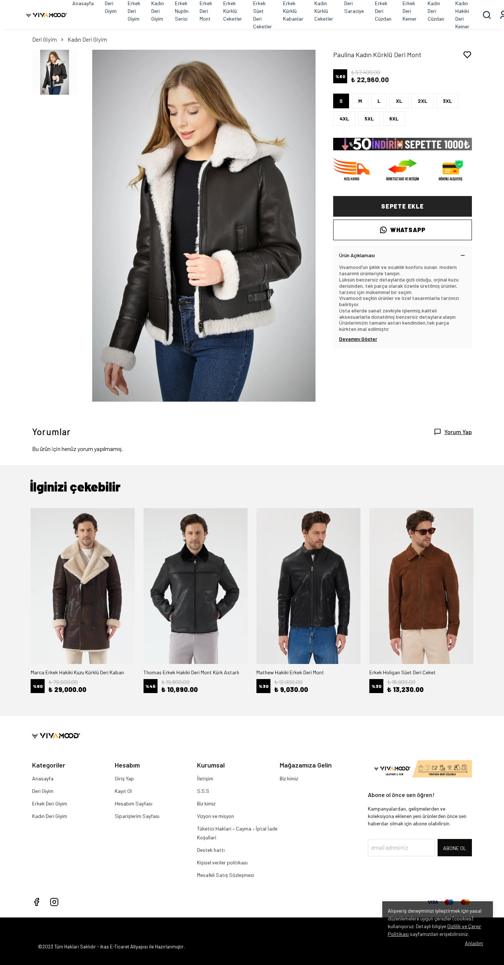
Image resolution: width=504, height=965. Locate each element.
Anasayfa (42, 778)
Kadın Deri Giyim (87, 39)
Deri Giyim (44, 39)
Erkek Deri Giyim (49, 803)
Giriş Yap (124, 778)
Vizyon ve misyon (215, 816)
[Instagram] (54, 902)
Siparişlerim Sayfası (137, 816)
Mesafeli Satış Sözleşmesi (225, 875)
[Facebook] (36, 902)
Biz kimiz (206, 803)
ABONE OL (454, 848)
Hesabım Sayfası (133, 803)
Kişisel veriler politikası (222, 862)
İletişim (205, 778)
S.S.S (203, 791)
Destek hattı (211, 850)
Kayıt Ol (123, 791)
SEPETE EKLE (402, 206)
